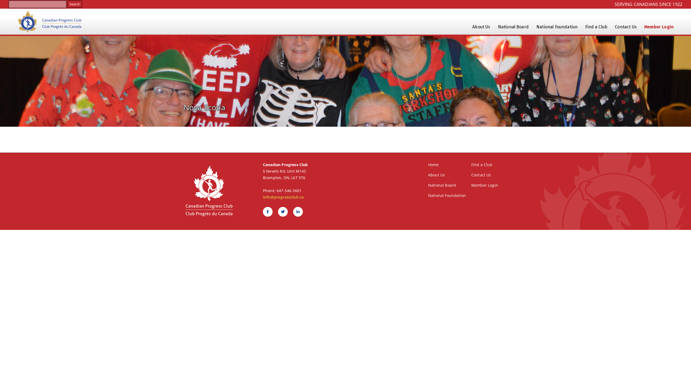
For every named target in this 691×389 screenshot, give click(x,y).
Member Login (659, 26)
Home (433, 164)
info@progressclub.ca (283, 197)
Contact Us (626, 26)
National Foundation (557, 26)
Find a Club (596, 26)
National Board (513, 26)
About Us (481, 26)
